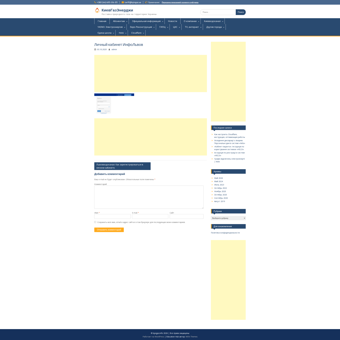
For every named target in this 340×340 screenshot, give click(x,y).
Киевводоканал (212, 21)
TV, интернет (192, 27)
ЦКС (175, 27)
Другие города (214, 27)
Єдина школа (104, 32)
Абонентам (119, 21)
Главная (102, 21)
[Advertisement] (150, 73)
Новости (172, 21)
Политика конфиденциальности (225, 232)
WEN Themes (191, 336)
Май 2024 (218, 181)
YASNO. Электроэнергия (110, 27)
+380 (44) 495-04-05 (107, 2)
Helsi (121, 32)
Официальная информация (146, 21)
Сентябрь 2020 (221, 198)
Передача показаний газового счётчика (180, 2)
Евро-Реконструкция (141, 27)
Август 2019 (219, 201)
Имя (97, 212)
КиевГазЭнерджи (117, 10)
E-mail (135, 212)
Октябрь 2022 (220, 188)
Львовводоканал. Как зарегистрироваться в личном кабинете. (119, 166)
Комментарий (100, 184)
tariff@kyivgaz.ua (133, 2)
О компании (190, 21)
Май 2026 (218, 178)
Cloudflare (136, 32)
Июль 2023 (219, 184)
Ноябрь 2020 (220, 191)
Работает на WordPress (153, 336)
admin (114, 49)
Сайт (172, 212)
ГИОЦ (162, 27)
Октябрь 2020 (220, 194)
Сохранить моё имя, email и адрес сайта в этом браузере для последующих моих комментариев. (141, 222)
